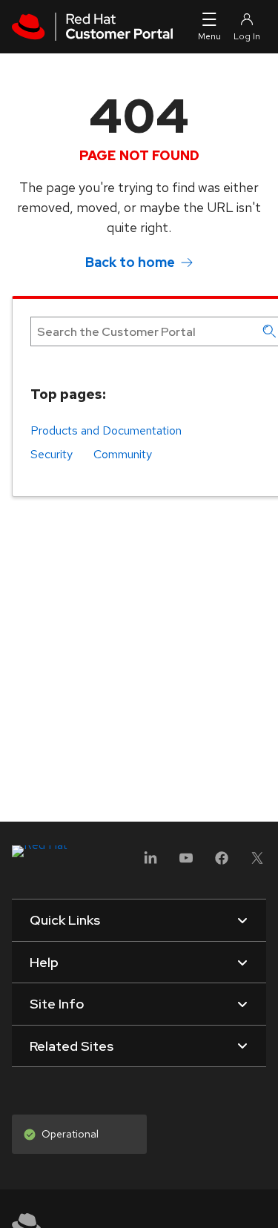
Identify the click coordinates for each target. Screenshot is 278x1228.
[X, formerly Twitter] (257, 863)
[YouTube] (186, 863)
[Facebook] (222, 863)
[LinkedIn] (150, 863)
